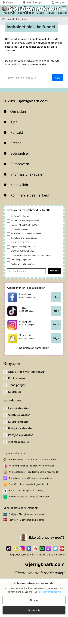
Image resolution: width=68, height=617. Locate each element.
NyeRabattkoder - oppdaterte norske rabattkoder (34, 472)
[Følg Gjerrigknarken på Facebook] (28, 548)
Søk (57, 77)
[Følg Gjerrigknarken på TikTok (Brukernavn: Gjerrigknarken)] (8, 548)
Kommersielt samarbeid (29, 195)
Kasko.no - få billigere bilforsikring (26, 490)
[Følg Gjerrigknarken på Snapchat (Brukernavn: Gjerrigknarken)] (15, 548)
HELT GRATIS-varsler (19, 229)
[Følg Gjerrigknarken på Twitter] (55, 548)
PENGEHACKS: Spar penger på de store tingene (31, 255)
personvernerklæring (50, 591)
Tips (13, 122)
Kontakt (16, 132)
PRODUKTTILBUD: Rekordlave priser (26, 234)
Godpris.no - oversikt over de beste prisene (31, 478)
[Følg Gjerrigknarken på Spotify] (42, 548)
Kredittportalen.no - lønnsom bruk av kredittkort (33, 459)
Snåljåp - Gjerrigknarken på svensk (26, 514)
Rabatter (62, 12)
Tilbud (50, 12)
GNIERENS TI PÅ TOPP (20, 242)
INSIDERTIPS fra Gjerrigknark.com (25, 221)
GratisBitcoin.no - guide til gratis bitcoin (29, 484)
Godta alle (34, 610)
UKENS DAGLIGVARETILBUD (22, 251)
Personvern (19, 164)
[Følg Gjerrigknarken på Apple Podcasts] (48, 548)
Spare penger (26, 12)
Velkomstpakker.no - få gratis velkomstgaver (31, 465)
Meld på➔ (54, 271)
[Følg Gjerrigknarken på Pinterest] (62, 548)
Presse (16, 143)
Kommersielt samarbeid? (34, 347)
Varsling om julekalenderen (22, 264)
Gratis (40, 12)
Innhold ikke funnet (17, 19)
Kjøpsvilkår (19, 185)
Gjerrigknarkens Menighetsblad (24, 238)
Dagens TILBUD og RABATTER (23, 247)
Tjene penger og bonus (21, 260)
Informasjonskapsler (27, 174)
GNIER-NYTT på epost (20, 216)
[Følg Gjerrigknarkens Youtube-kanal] (35, 548)
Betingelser (19, 153)
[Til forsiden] (4, 8)
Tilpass (34, 600)
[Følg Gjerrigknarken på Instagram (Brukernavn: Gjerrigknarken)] (22, 548)
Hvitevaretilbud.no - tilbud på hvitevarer (29, 496)
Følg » (56, 297)
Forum (11, 12)
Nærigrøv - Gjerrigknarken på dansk (26, 520)
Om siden (18, 111)
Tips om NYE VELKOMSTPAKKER (24, 225)
